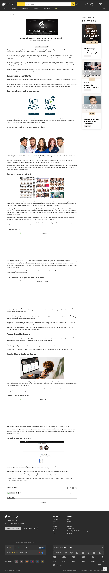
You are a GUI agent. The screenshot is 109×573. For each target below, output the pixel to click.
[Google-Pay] (54, 561)
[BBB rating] (42, 547)
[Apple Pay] (64, 561)
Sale (55, 8)
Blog (13, 14)
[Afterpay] (93, 557)
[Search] (73, 4)
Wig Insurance (83, 570)
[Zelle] (73, 561)
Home (8, 14)
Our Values (56, 524)
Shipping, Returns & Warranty (70, 570)
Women (69, 521)
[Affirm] (83, 561)
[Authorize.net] (34, 547)
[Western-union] (83, 557)
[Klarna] (102, 561)
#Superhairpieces (12, 487)
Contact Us (56, 519)
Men (68, 519)
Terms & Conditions (99, 570)
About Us (55, 521)
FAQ (54, 533)
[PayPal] (102, 557)
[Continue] (102, 547)
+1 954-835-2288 (12, 520)
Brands (55, 526)
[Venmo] (93, 561)
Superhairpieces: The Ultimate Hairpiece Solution (28, 14)
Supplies (69, 526)
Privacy (90, 570)
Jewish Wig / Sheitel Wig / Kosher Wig (77, 531)
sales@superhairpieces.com (16, 523)
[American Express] (73, 557)
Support (46, 8)
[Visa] (54, 557)
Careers (55, 528)
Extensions (70, 524)
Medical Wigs (70, 528)
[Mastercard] (64, 557)
